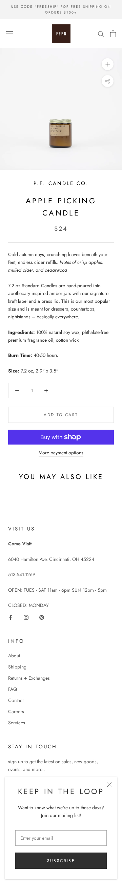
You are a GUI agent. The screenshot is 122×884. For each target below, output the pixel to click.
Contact (15, 700)
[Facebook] (10, 617)
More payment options (61, 452)
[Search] (101, 34)
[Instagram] (26, 617)
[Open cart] (113, 33)
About (14, 655)
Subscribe (61, 861)
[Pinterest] (41, 617)
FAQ (12, 689)
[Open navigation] (9, 34)
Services (16, 722)
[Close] (109, 784)
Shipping (17, 666)
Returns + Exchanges (29, 678)
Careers (16, 711)
